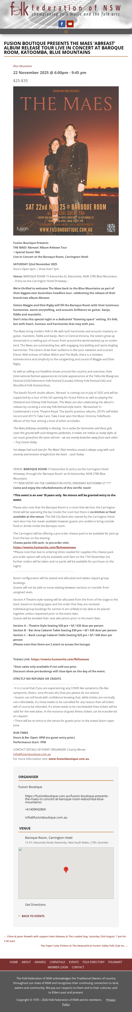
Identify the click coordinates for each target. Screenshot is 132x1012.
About (26, 962)
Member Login (58, 967)
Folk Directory (93, 962)
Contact (78, 967)
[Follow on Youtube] (70, 23)
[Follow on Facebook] (61, 23)
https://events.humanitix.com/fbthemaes (60, 659)
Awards (40, 962)
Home (14, 962)
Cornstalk (57, 962)
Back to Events (33, 916)
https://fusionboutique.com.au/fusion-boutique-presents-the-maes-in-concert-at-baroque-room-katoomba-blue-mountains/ (67, 799)
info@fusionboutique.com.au (46, 817)
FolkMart (115, 962)
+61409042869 (35, 809)
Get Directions (35, 904)
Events (74, 962)
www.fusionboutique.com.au (69, 759)
